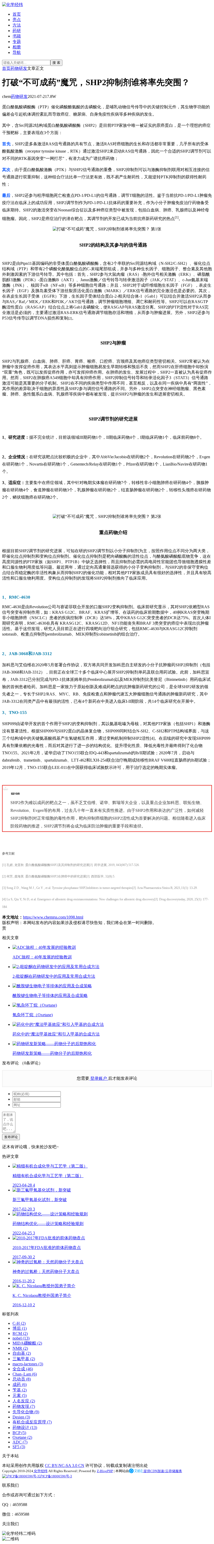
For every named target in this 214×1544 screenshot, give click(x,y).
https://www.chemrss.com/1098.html (53, 917)
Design (21, 1417)
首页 (17, 14)
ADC (20, 1442)
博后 (20, 1328)
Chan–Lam (25, 1374)
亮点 (17, 19)
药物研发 (18, 68)
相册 (17, 47)
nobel (21, 1338)
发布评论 (11, 1137)
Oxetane (22, 1437)
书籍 (17, 36)
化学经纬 (40, 1471)
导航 (17, 52)
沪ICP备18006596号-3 (55, 1476)
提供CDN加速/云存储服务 (162, 1471)
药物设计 (25, 1427)
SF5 (19, 1447)
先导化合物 (26, 1412)
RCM (20, 1333)
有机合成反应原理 (32, 1422)
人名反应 (24, 1401)
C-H (19, 1323)
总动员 (22, 1379)
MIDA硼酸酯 (27, 1343)
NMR (20, 1348)
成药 (20, 1384)
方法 (17, 25)
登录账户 (98, 1078)
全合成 (23, 1369)
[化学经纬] (12, 4)
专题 (17, 41)
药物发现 (24, 1406)
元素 (20, 1395)
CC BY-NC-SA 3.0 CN (64, 1465)
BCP (19, 1432)
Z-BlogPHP (105, 1471)
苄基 (20, 1390)
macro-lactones (28, 1364)
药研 (17, 30)
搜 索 (56, 63)
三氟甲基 (24, 1359)
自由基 (22, 1353)
